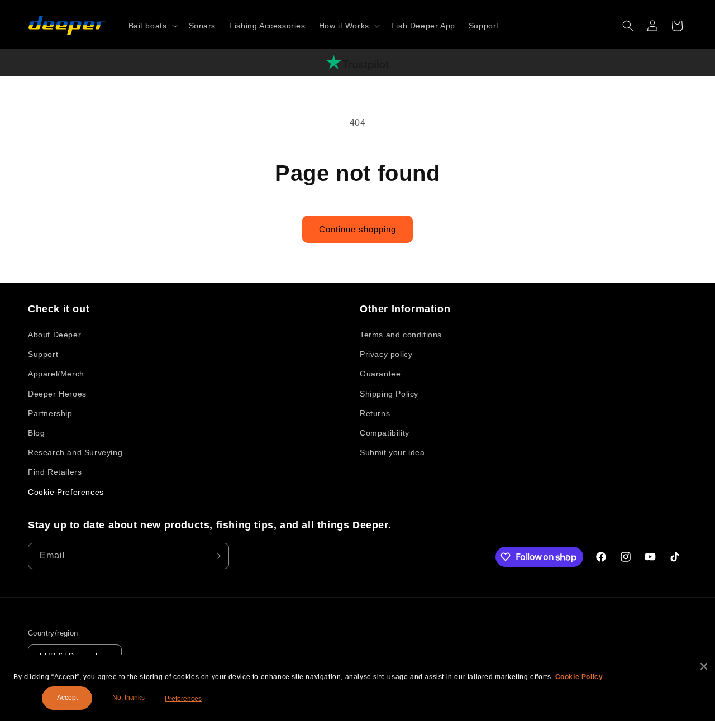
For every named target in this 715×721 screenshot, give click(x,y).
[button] (152, 25)
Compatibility (384, 432)
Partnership (50, 413)
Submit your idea (392, 452)
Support (43, 354)
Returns (375, 413)
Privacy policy (386, 354)
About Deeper (54, 334)
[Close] (703, 666)
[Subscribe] (216, 556)
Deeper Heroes (57, 393)
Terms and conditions (401, 334)
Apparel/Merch (56, 373)
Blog (36, 432)
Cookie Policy (579, 677)
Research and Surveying (75, 452)
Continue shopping (357, 229)
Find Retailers (55, 471)
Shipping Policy (389, 393)
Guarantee (380, 373)
